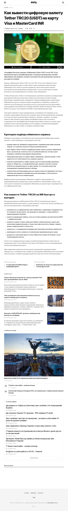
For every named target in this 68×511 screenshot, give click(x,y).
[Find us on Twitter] (34, 506)
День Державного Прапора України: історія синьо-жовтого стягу (31, 426)
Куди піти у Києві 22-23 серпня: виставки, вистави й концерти (26, 378)
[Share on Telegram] (59, 67)
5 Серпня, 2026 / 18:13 (10, 282)
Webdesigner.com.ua (52, 502)
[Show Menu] (5, 2)
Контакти (40, 493)
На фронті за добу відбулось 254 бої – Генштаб (24, 451)
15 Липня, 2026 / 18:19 (10, 317)
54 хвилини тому (12, 428)
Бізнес (11, 7)
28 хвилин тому (11, 415)
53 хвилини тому (12, 423)
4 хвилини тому (11, 410)
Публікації (33, 493)
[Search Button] (63, 2)
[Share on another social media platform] (62, 67)
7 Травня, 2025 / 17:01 (10, 28)
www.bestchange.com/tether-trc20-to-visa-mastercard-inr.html (33, 104)
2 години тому (11, 448)
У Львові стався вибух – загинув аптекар (21, 385)
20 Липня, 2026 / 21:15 (10, 299)
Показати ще (34, 458)
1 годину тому (11, 436)
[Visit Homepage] (34, 2)
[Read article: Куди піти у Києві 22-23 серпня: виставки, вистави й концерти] (34, 354)
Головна (6, 7)
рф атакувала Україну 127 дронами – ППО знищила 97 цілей (29, 413)
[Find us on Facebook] (32, 506)
